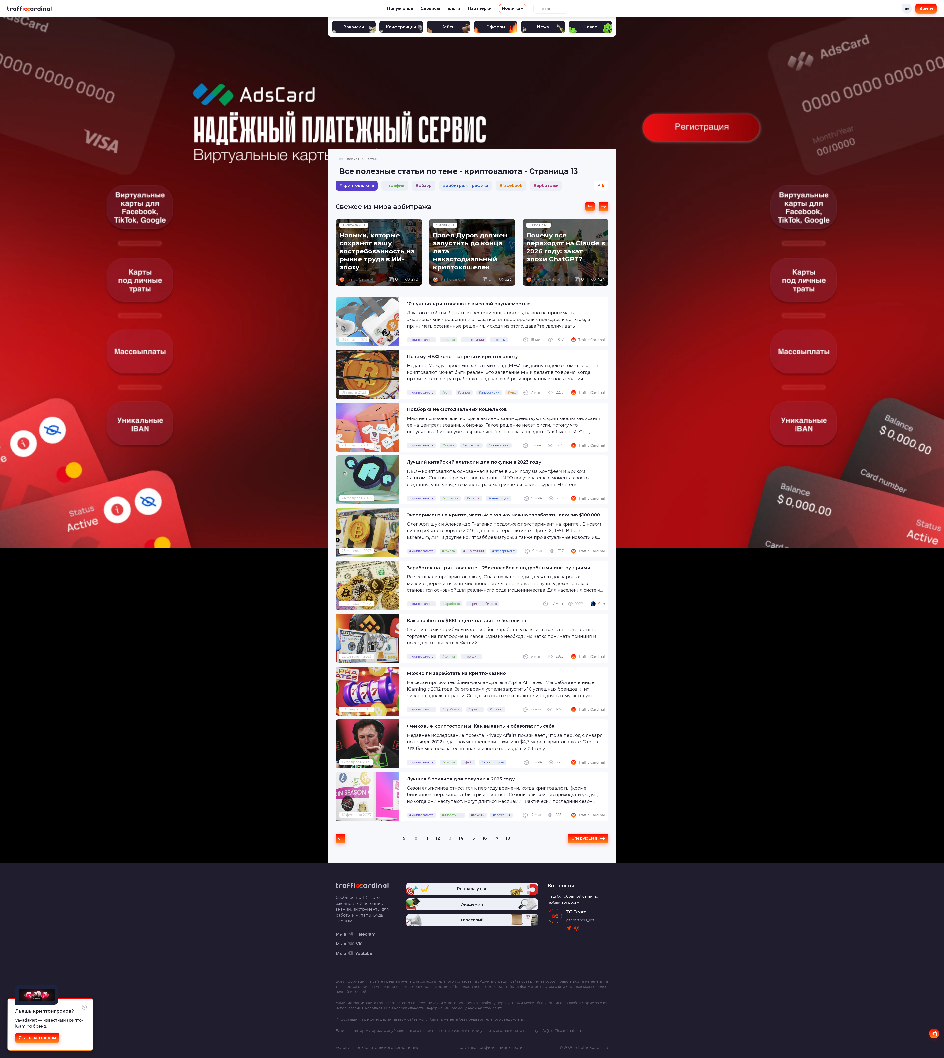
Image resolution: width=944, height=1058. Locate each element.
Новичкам (512, 8)
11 (426, 838)
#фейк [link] (468, 762)
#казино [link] (496, 709)
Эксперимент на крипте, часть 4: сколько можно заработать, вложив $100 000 (503, 515)
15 (473, 838)
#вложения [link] (501, 815)
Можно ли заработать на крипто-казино (456, 673)
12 (438, 838)
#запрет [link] (464, 392)
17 (496, 838)
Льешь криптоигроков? (44, 1011)
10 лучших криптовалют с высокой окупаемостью (469, 303)
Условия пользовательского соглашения (377, 1047)
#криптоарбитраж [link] (483, 604)
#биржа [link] (448, 445)
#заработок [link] (451, 604)
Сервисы (430, 8)
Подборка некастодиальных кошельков (457, 409)
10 (415, 838)
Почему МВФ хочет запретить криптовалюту (462, 356)
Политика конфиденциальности (490, 1047)
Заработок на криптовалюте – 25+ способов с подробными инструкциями (498, 568)
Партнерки (480, 8)
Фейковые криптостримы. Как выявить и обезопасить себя (481, 726)
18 (508, 838)
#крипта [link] (448, 340)
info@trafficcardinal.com (560, 1031)
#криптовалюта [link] (421, 340)
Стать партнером (37, 1037)
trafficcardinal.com (393, 1003)
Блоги (453, 8)
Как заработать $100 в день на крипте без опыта (466, 620)
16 (484, 838)
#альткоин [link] (450, 498)
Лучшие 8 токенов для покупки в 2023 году (461, 779)
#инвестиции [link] (473, 340)
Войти (926, 8)
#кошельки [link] (471, 445)
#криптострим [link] (493, 762)
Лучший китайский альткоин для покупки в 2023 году (474, 462)
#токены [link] (498, 340)
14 (461, 838)
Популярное (400, 8)
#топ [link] (445, 392)
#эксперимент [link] (503, 551)
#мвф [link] (512, 392)
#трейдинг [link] (471, 656)
